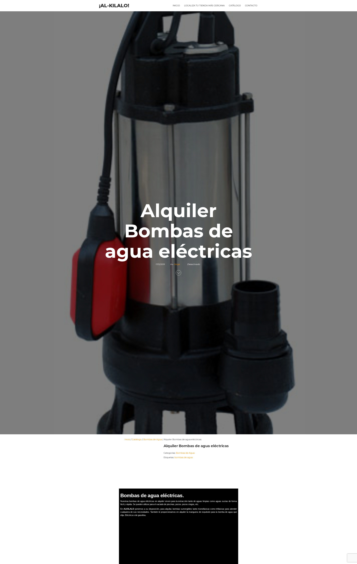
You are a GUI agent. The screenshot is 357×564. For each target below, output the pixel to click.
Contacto (251, 5)
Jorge (177, 264)
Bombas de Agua (185, 453)
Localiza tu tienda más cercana (204, 5)
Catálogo (235, 5)
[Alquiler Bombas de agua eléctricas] (140, 464)
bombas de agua (183, 457)
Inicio (176, 5)
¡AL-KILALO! (114, 6)
